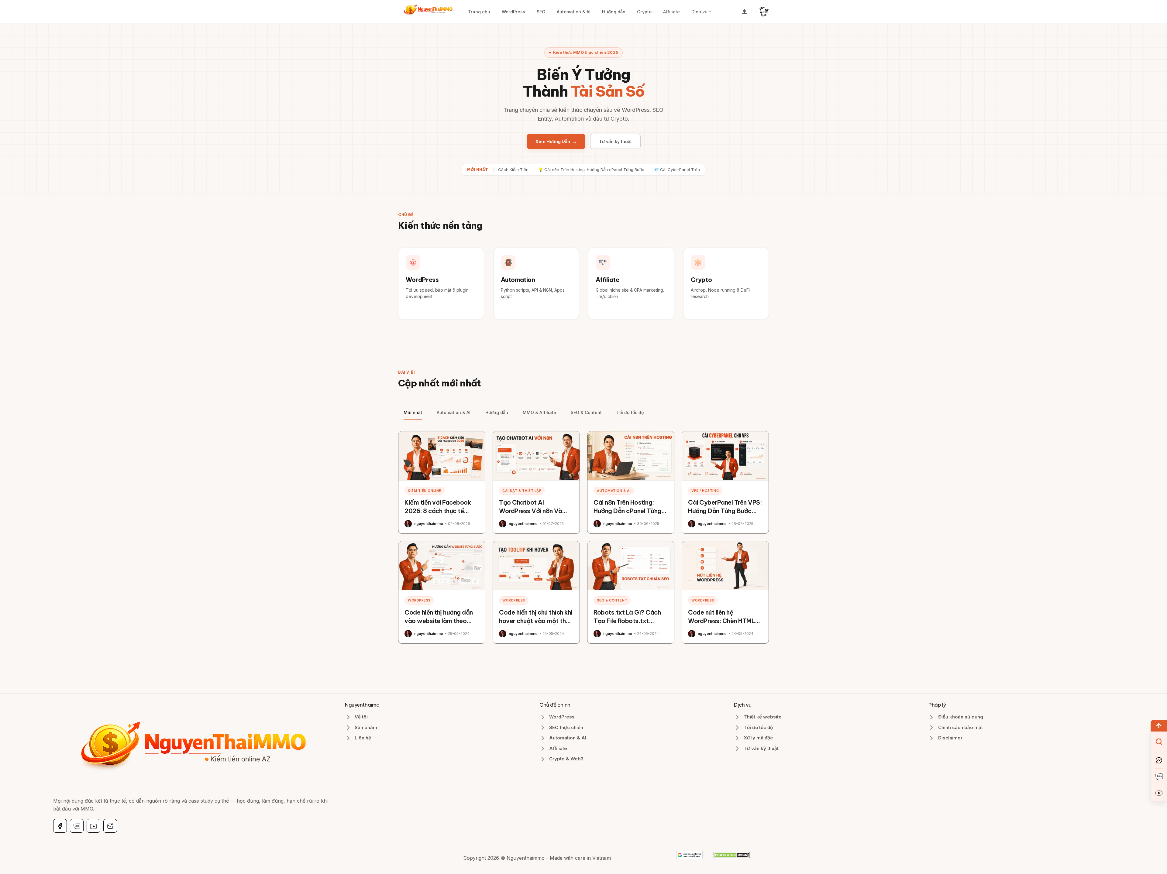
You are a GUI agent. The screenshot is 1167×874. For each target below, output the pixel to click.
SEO (541, 11)
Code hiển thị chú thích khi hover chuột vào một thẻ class (535, 620)
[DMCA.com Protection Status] (731, 855)
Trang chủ (479, 11)
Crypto (644, 11)
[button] (745, 11)
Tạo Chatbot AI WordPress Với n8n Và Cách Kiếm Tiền (530, 511)
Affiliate (671, 11)
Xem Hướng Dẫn (556, 141)
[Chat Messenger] (1159, 760)
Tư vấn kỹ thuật (615, 141)
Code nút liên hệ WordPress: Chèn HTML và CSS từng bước (721, 620)
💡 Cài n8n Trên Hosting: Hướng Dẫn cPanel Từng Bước (554, 169)
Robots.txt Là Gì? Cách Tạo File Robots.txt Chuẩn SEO (627, 620)
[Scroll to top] (1159, 726)
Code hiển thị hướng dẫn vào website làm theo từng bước (438, 620)
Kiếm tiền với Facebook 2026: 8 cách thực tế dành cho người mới (437, 511)
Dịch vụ (699, 11)
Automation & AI (573, 11)
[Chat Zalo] (1159, 776)
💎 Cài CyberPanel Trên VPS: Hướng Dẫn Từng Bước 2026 (672, 169)
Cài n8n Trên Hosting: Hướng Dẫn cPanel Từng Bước (627, 511)
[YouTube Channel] (1159, 793)
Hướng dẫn (613, 11)
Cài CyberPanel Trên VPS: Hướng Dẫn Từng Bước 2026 (725, 511)
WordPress (513, 11)
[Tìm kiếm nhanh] (1159, 742)
